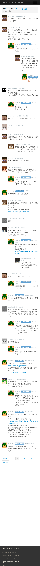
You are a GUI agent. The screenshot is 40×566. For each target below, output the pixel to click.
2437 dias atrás (18, 158)
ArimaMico (11, 125)
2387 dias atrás (20, 88)
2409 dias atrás (19, 125)
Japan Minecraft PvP (8, 559)
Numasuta (11, 339)
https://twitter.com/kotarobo (17, 372)
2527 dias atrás (16, 274)
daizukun (11, 307)
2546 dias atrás (29, 295)
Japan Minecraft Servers (14, 2)
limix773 (10, 134)
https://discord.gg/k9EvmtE (17, 366)
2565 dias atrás (29, 361)
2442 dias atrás (29, 191)
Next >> (5, 462)
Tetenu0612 (11, 16)
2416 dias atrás (25, 144)
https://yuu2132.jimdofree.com (18, 212)
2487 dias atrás (20, 218)
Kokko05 (17, 144)
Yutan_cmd (11, 88)
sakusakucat (12, 228)
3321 (9, 167)
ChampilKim (12, 218)
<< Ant (5, 458)
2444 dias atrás (18, 200)
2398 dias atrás (24, 116)
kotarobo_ (18, 44)
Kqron (10, 274)
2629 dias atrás (29, 443)
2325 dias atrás (17, 27)
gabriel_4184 (12, 379)
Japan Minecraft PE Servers (11, 555)
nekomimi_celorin (13, 116)
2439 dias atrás (16, 167)
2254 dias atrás (20, 16)
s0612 (10, 27)
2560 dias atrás (19, 339)
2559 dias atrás (18, 307)
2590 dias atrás (21, 379)
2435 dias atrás (18, 134)
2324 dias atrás (32, 78)
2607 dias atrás (29, 411)
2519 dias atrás (20, 228)
